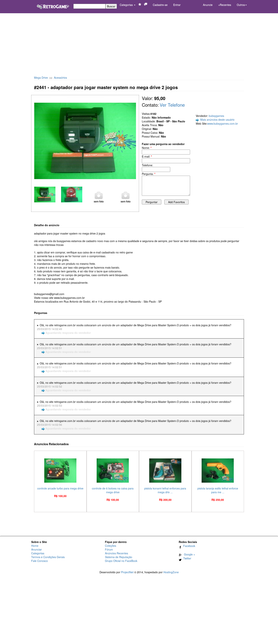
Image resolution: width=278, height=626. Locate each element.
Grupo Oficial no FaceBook (121, 561)
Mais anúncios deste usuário (217, 119)
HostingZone (171, 572)
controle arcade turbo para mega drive (60, 488)
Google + (188, 554)
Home (34, 546)
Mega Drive (41, 77)
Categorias (127, 5)
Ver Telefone (172, 104)
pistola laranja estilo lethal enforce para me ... (217, 490)
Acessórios (60, 77)
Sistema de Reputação (118, 557)
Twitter (186, 558)
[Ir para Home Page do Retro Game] (53, 5)
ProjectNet (127, 572)
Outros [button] (241, 5)
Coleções (110, 546)
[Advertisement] (139, 45)
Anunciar (36, 549)
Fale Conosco (39, 561)
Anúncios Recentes (116, 553)
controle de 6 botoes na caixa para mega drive (113, 490)
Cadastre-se (160, 5)
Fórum (109, 549)
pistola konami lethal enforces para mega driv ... (165, 490)
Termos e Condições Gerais (48, 557)
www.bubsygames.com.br (222, 123)
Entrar (177, 5)
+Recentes (224, 5)
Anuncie (208, 5)
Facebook (188, 546)
